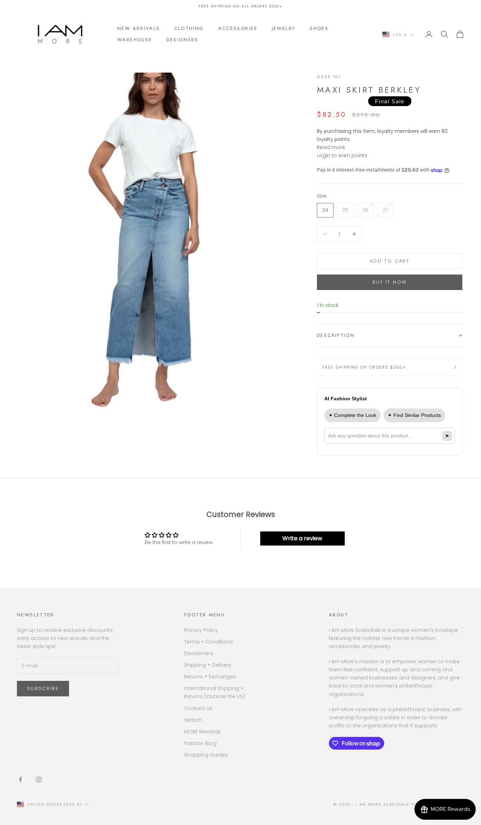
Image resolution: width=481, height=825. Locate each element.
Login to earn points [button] (342, 155)
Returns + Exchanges (210, 676)
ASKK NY (329, 76)
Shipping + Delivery (207, 665)
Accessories (238, 28)
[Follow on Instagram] (38, 779)
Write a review (302, 538)
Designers (182, 39)
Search (193, 720)
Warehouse (134, 39)
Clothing (189, 28)
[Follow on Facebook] (20, 779)
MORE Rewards (202, 731)
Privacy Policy (201, 630)
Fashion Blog (200, 743)
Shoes (319, 28)
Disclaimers (198, 653)
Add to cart (390, 261)
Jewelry (284, 28)
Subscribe (43, 688)
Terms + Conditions (208, 641)
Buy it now (390, 282)
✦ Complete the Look (352, 415)
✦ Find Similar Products (414, 415)
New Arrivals (138, 28)
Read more (331, 147)
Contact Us (198, 708)
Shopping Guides (206, 754)
